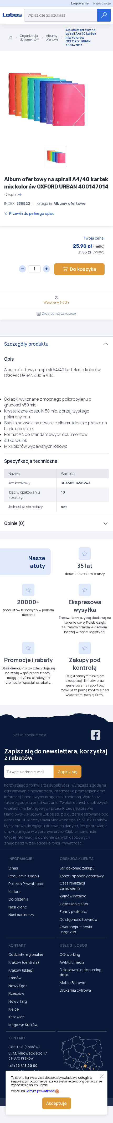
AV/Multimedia (72, 962)
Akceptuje (56, 1103)
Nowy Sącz (17, 985)
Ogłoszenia (18, 899)
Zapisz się (67, 771)
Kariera (14, 891)
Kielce (13, 1009)
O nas (13, 868)
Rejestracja (102, 3)
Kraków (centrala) (23, 962)
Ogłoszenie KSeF (74, 903)
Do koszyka (83, 269)
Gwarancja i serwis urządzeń (76, 929)
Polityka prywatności (40, 1091)
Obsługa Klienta (77, 858)
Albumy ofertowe (52, 38)
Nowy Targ (17, 1001)
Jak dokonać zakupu (77, 868)
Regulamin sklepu (23, 875)
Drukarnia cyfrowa (75, 990)
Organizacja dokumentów (29, 38)
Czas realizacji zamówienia (72, 886)
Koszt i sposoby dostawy (82, 875)
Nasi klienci (18, 907)
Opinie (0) (14, 523)
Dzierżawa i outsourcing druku (80, 972)
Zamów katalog (73, 895)
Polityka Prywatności (26, 883)
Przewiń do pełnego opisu (31, 213)
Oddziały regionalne (25, 954)
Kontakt (17, 945)
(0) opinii (10, 194)
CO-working (70, 954)
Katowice (16, 1016)
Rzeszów (16, 993)
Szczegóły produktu (26, 344)
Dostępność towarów (78, 919)
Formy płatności (74, 911)
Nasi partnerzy (21, 914)
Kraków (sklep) (21, 970)
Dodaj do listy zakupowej (59, 313)
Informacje (20, 858)
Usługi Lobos (73, 945)
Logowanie (80, 3)
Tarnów (15, 977)
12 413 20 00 (27, 1065)
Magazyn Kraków (23, 1024)
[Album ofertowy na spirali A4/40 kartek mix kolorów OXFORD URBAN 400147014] (47, 99)
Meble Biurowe (72, 982)
